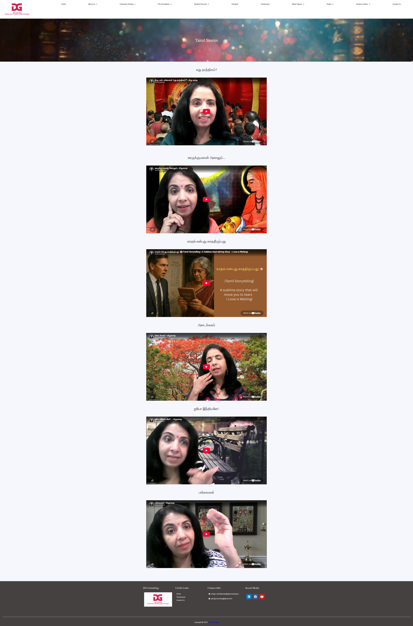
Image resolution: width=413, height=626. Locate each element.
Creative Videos (362, 4)
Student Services (200, 4)
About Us (91, 4)
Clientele (235, 4)
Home (63, 4)
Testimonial (265, 4)
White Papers (297, 4)
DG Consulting (213, 622)
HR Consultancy (164, 4)
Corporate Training (126, 4)
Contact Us (397, 4)
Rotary (329, 4)
